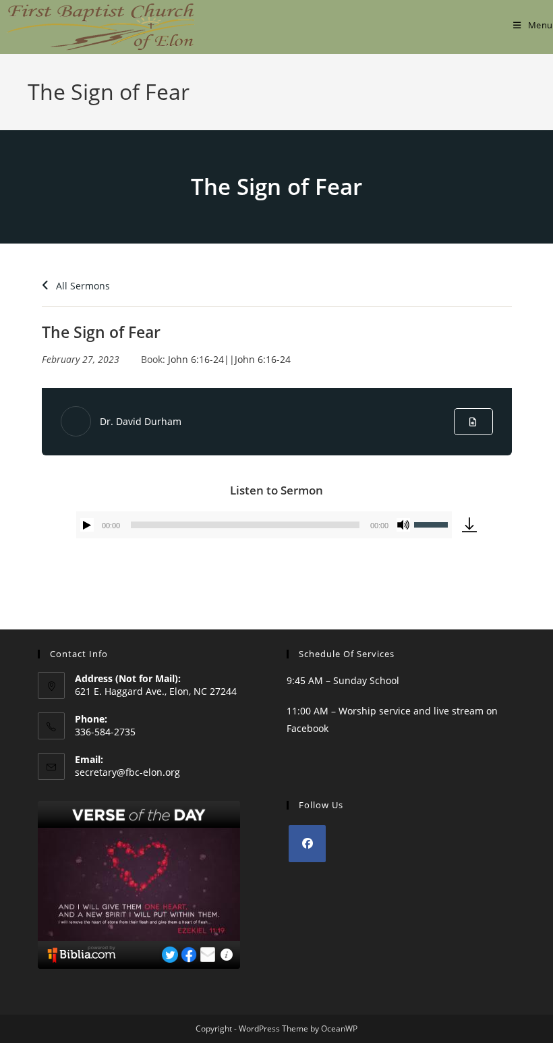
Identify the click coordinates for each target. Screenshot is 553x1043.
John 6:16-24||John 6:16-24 (229, 359)
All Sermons (81, 285)
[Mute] (403, 525)
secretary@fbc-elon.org (127, 772)
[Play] (87, 525)
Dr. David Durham (140, 421)
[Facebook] (307, 843)
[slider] (433, 523)
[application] (264, 524)
